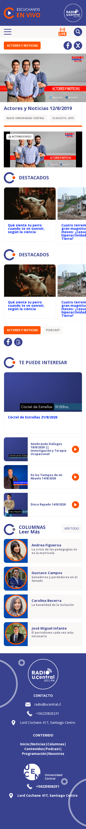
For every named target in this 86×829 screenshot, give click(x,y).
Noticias (38, 744)
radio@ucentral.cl (47, 704)
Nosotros (56, 753)
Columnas (55, 744)
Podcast (53, 330)
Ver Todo (71, 528)
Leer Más (29, 532)
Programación (34, 753)
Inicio (24, 744)
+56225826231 (47, 713)
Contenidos (34, 749)
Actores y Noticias (22, 46)
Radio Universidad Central (25, 118)
